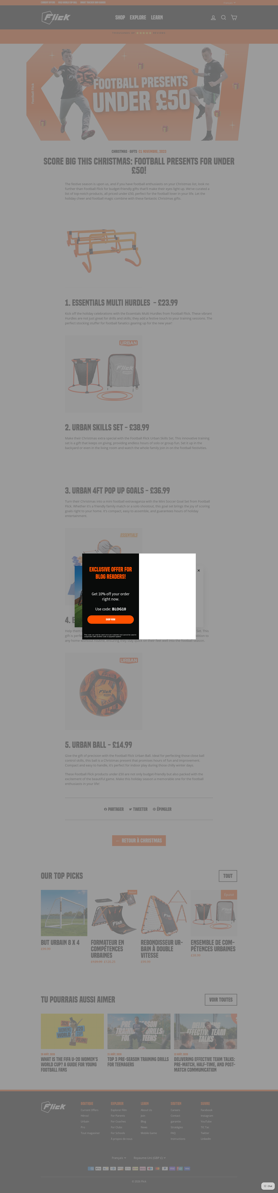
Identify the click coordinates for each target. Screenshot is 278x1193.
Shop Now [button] (110, 619)
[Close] (192, 557)
